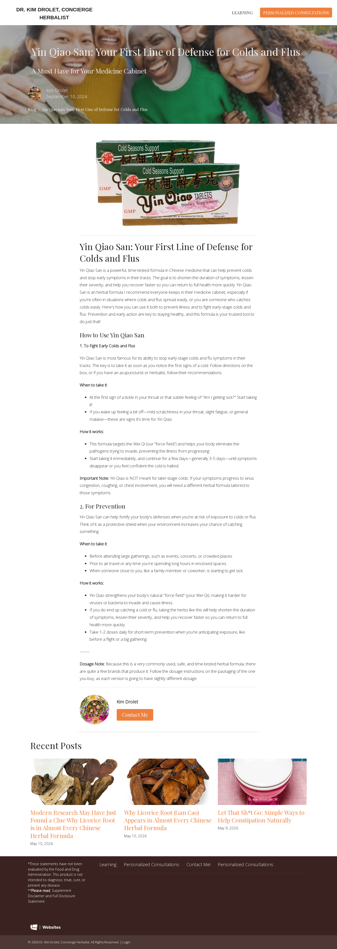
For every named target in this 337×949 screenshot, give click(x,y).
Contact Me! (198, 864)
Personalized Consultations (296, 12)
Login (126, 942)
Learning (242, 12)
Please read (40, 890)
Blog (32, 109)
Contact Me (135, 714)
